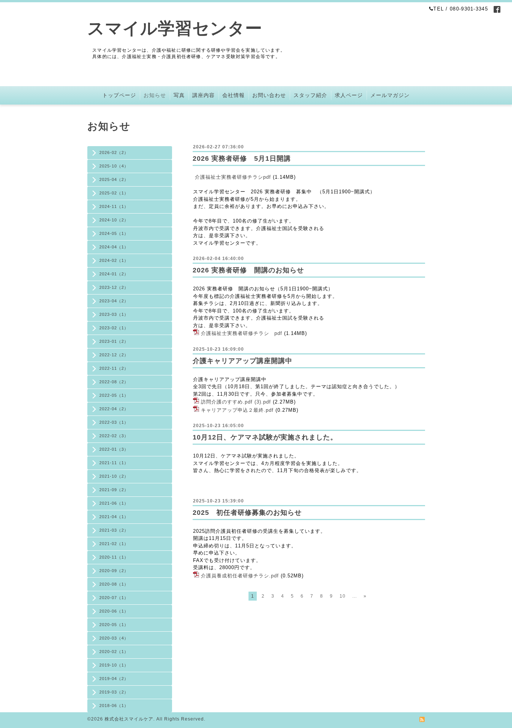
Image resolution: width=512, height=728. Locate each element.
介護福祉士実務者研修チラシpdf (233, 177)
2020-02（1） (114, 651)
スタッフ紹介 (310, 95)
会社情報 (233, 95)
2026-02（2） (114, 152)
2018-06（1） (114, 705)
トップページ (119, 95)
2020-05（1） (114, 624)
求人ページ (349, 95)
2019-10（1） (114, 665)
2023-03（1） (114, 314)
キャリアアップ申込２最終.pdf (237, 410)
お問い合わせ (269, 95)
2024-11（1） (114, 206)
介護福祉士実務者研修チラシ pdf (241, 333)
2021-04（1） (114, 516)
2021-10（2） (114, 476)
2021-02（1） (114, 543)
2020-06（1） (114, 611)
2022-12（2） (114, 355)
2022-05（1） (114, 395)
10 (343, 596)
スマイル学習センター (174, 28)
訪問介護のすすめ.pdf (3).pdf (236, 402)
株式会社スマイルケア (129, 719)
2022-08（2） (114, 382)
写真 (179, 95)
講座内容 (203, 95)
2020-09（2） (114, 570)
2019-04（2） (114, 678)
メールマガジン (390, 95)
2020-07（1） (114, 597)
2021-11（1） (114, 462)
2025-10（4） (114, 166)
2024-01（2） (114, 274)
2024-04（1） (114, 247)
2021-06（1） (114, 503)
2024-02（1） (114, 260)
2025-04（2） (114, 179)
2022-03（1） (114, 422)
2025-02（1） (114, 193)
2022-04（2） (114, 409)
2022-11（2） (114, 368)
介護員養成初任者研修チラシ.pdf (240, 576)
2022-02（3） (114, 436)
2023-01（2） (114, 341)
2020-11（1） (114, 557)
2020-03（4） (114, 638)
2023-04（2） (114, 301)
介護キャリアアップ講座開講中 (242, 361)
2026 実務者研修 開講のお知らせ (248, 270)
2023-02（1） (114, 328)
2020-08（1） (114, 584)
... (354, 596)
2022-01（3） (114, 449)
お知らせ (155, 95)
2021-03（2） (114, 530)
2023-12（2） (114, 287)
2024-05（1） (114, 233)
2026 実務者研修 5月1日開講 (242, 158)
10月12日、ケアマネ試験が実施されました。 (265, 437)
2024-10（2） (114, 220)
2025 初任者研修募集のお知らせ (247, 512)
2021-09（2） (114, 489)
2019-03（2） (114, 692)
